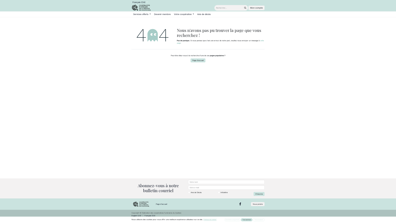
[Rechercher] (245, 8)
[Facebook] (240, 204)
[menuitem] (141, 14)
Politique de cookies (210, 219)
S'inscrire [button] (259, 194)
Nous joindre (258, 204)
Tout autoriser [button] (246, 220)
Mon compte (256, 8)
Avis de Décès (196, 192)
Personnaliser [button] (259, 220)
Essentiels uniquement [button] (232, 220)
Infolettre (224, 192)
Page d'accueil (198, 60)
